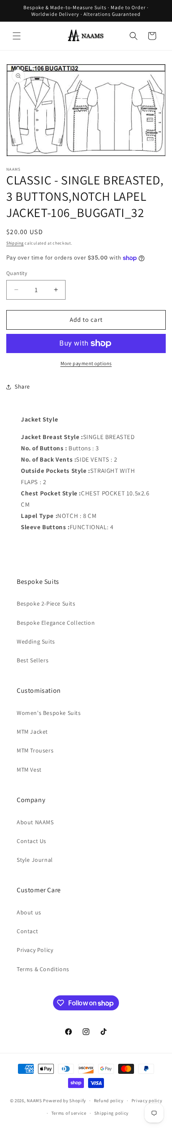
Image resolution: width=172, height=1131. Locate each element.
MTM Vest (29, 769)
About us (29, 912)
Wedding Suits (36, 641)
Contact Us (31, 841)
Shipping (15, 243)
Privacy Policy (35, 950)
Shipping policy (111, 1113)
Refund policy (109, 1100)
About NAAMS (35, 822)
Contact (27, 931)
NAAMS (34, 1100)
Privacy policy (147, 1100)
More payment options (86, 363)
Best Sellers (32, 660)
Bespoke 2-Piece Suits (46, 603)
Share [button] (22, 386)
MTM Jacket (32, 731)
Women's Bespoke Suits (49, 713)
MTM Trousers (35, 750)
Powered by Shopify (64, 1100)
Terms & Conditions (43, 969)
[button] (17, 36)
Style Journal (35, 859)
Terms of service (68, 1113)
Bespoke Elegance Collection (56, 622)
